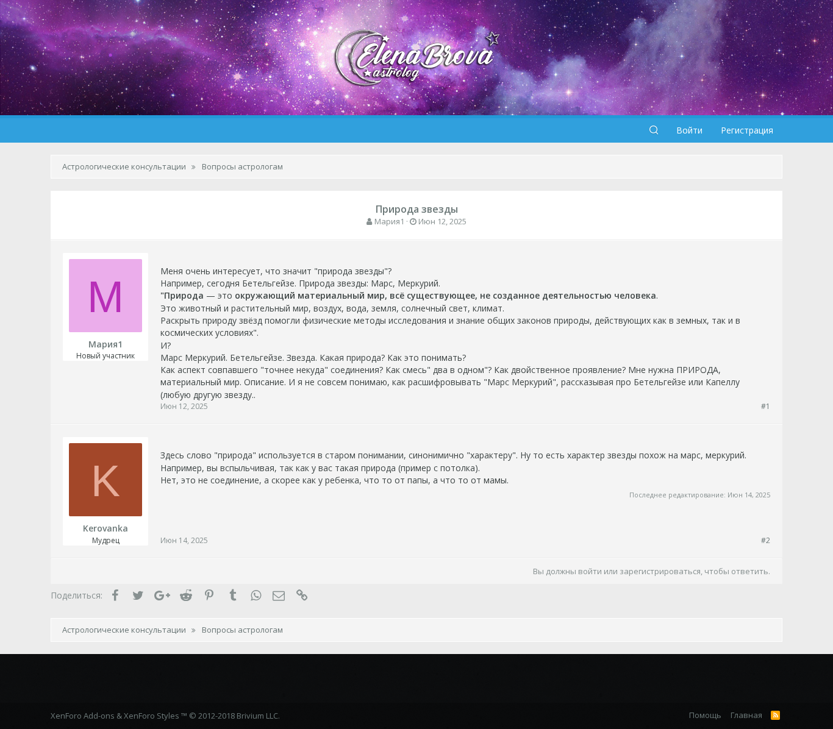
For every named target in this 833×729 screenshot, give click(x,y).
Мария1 (389, 221)
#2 (765, 540)
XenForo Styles (151, 715)
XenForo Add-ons (83, 715)
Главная (746, 714)
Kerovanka (105, 528)
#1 (765, 406)
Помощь (705, 714)
